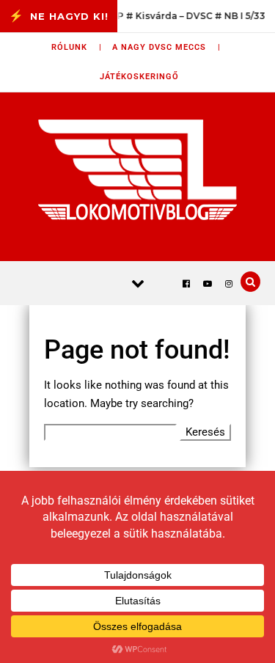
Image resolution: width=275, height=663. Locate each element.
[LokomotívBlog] (137, 169)
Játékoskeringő (139, 76)
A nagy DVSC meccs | (166, 47)
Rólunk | (76, 47)
